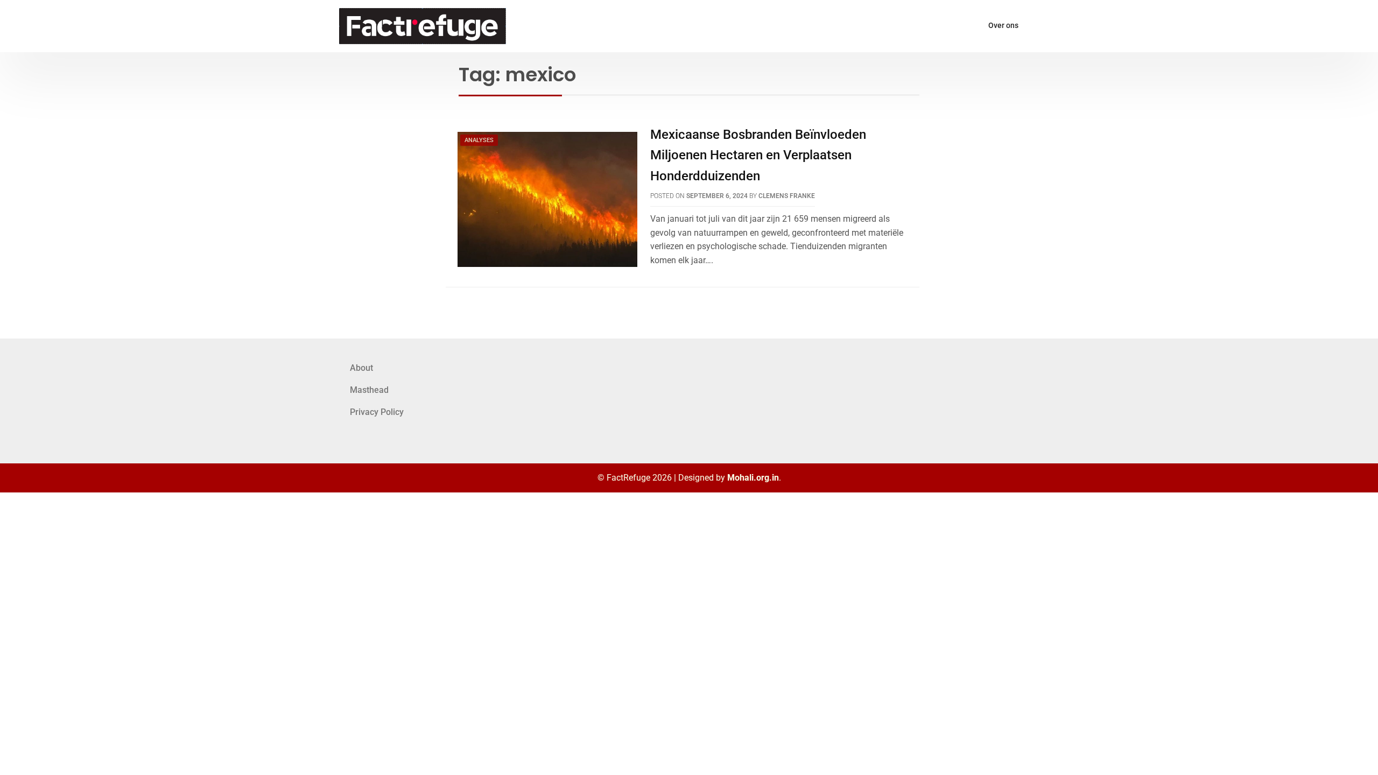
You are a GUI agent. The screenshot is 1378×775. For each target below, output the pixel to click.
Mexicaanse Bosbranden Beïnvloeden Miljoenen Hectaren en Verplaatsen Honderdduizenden (758, 155)
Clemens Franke (786, 196)
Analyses (479, 140)
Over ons (1003, 25)
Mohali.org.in (753, 478)
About (361, 368)
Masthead (369, 390)
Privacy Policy (377, 412)
